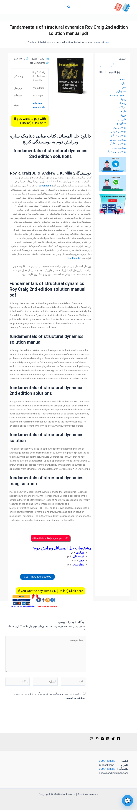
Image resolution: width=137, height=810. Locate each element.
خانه (108, 42)
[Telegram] (102, 738)
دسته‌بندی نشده (118, 95)
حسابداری (121, 91)
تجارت (123, 83)
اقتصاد (123, 79)
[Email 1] (91, 738)
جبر (124, 87)
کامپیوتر (122, 119)
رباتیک (123, 99)
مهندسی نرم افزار (116, 151)
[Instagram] (107, 738)
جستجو (122, 58)
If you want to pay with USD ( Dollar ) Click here (30, 121)
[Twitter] (113, 738)
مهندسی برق (119, 127)
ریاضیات (122, 103)
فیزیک (123, 115)
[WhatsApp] (97, 738)
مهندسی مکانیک (118, 143)
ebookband (45, 185)
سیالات (122, 107)
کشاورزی (121, 123)
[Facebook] (118, 738)
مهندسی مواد (119, 147)
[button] (68, 7)
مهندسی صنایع (118, 135)
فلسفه (122, 111)
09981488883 (107, 760)
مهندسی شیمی (118, 131)
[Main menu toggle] (7, 7)
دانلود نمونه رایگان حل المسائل (48, 538)
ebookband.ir (74, 258)
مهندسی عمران (118, 139)
